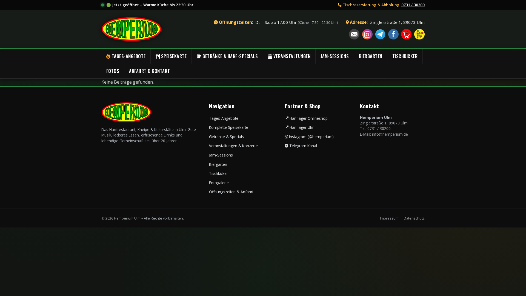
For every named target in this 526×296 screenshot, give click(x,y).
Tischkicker (218, 173)
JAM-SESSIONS (334, 56)
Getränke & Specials (226, 136)
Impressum (389, 218)
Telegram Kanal (302, 145)
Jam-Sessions (221, 155)
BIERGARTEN (370, 56)
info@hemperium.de (390, 134)
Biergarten (218, 164)
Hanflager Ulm (301, 127)
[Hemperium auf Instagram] (367, 34)
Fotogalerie (219, 182)
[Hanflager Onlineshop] (406, 34)
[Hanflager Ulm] (419, 34)
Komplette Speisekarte (228, 127)
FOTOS (112, 70)
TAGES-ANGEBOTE (128, 56)
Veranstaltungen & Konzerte (233, 145)
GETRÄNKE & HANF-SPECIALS (229, 56)
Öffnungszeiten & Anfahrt (231, 191)
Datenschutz (414, 218)
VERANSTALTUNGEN (291, 56)
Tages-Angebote (223, 118)
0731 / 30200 (413, 4)
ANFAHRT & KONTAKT (149, 70)
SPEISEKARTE (173, 56)
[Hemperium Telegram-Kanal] (380, 34)
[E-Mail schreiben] (354, 34)
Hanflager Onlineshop (308, 118)
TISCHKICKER (405, 56)
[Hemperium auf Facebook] (393, 34)
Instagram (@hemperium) (311, 136)
